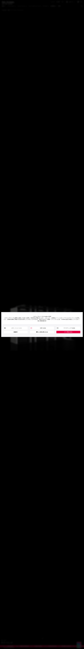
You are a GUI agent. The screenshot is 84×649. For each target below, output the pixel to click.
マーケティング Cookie (69, 328)
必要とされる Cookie (16, 328)
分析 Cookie (43, 328)
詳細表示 (16, 332)
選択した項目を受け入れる (42, 332)
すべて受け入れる (68, 332)
